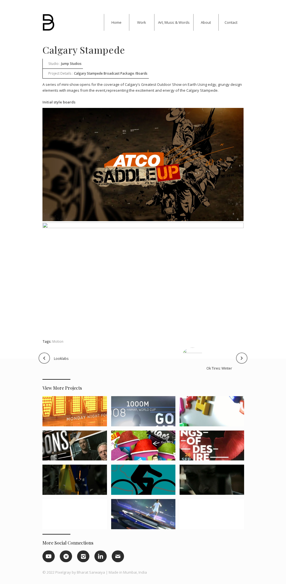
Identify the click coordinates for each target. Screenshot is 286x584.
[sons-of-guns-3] (76, 448)
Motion (57, 341)
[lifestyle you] (214, 516)
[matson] (214, 413)
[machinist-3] (214, 482)
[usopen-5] (145, 516)
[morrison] (145, 413)
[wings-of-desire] (214, 448)
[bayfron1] (145, 482)
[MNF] (76, 413)
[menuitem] (116, 22)
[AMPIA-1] (76, 516)
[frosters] (145, 448)
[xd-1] (76, 482)
